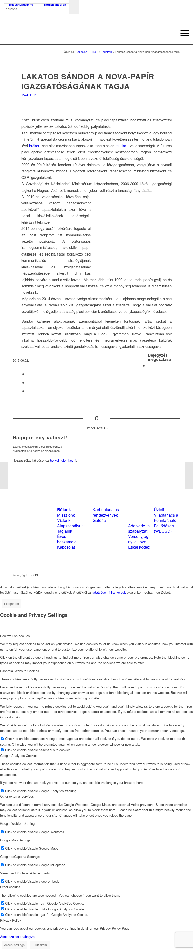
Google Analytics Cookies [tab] (19, 755)
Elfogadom (11, 603)
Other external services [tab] (17, 796)
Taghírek (28, 94)
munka (120, 145)
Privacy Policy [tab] (10, 920)
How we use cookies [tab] (15, 635)
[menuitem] (170, 33)
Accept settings (14, 945)
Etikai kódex (139, 547)
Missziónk (66, 515)
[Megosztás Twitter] (28, 373)
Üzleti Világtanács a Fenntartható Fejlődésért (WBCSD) (166, 520)
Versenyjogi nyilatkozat (138, 538)
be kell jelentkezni (63, 460)
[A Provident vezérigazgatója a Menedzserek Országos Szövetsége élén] (4, 475)
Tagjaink (64, 531)
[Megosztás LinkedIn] (28, 382)
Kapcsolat (66, 547)
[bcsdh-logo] (41, 33)
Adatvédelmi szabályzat (139, 528)
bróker (34, 145)
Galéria (99, 520)
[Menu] (182, 33)
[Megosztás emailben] (28, 390)
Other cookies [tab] (10, 886)
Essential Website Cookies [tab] (19, 670)
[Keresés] (170, 33)
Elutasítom (40, 945)
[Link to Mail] (176, 575)
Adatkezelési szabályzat (18, 936)
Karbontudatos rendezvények (106, 512)
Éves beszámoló (67, 538)
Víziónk (63, 520)
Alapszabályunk (71, 526)
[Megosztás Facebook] (149, 365)
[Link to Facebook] (161, 575)
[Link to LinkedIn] (169, 575)
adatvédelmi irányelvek (109, 592)
